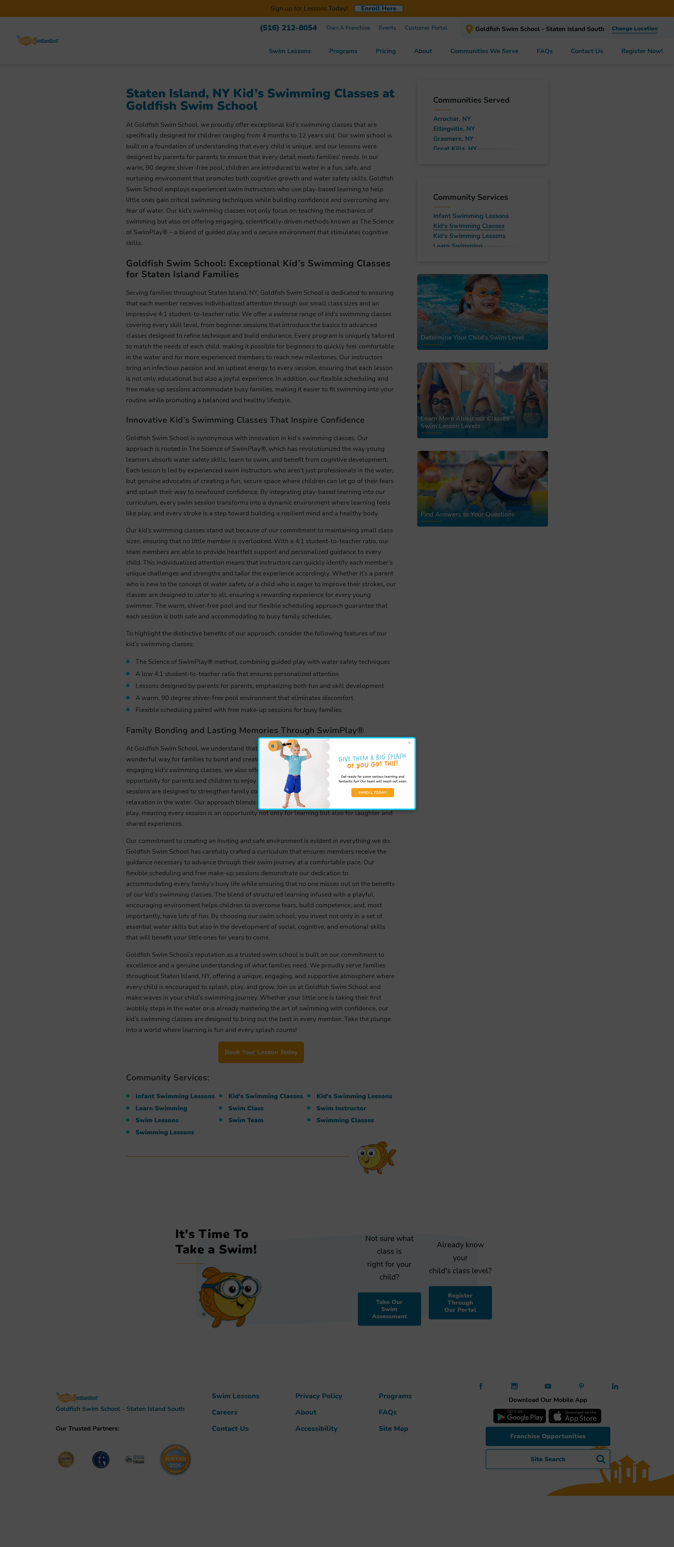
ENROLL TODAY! (372, 792)
